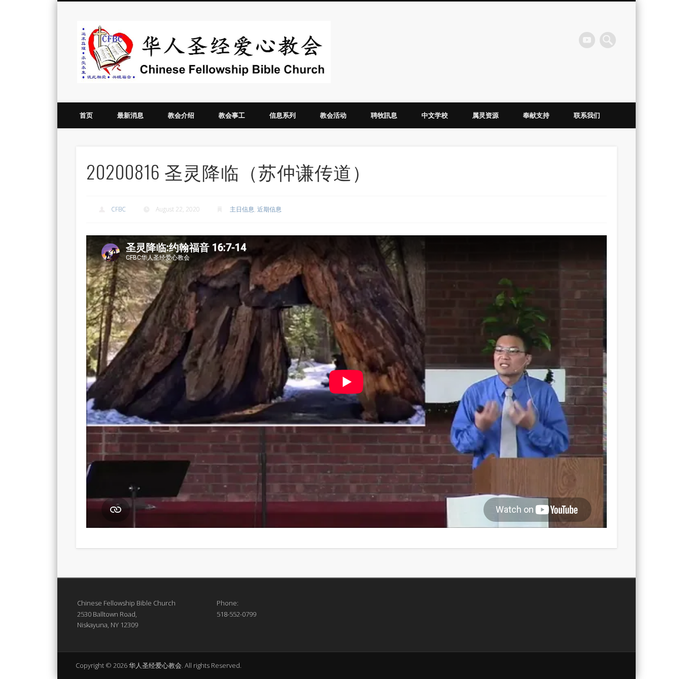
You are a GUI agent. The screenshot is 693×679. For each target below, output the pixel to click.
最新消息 (130, 115)
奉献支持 (536, 115)
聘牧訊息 (384, 115)
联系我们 (587, 115)
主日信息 (242, 209)
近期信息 (269, 209)
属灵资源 (485, 115)
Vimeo (587, 40)
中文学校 (435, 115)
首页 (86, 115)
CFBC (118, 209)
